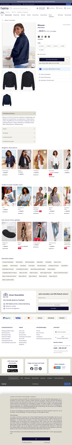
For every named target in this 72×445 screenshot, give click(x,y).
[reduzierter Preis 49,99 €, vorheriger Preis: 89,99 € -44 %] (24, 231)
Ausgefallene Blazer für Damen (10, 272)
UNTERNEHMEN (41, 327)
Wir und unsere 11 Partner (16, 399)
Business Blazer (51, 269)
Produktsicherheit (7, 137)
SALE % (14, 12)
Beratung (60, 15)
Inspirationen (43, 15)
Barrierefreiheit (35, 378)
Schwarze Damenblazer (8, 262)
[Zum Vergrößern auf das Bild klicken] (33, 65)
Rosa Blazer (23, 265)
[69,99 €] (55, 196)
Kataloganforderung (7, 340)
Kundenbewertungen (8, 141)
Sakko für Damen (34, 272)
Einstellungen (47, 442)
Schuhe (29, 15)
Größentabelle (42, 54)
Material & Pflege (6, 336)
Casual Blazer (12, 20)
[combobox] (23, 8)
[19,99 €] (9, 196)
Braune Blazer (19, 262)
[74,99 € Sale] (40, 196)
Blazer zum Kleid (23, 272)
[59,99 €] (9, 159)
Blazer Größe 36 (43, 276)
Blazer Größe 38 (32, 276)
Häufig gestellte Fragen (8, 330)
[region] (36, 419)
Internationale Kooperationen (44, 338)
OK (36, 439)
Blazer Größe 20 (53, 276)
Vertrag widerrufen (13, 378)
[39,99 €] (24, 196)
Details (5, 129)
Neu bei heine (22, 334)
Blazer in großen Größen (8, 279)
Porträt (38, 330)
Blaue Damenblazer (29, 262)
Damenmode (8, 15)
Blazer (6, 20)
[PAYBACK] (68, 4)
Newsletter (22, 332)
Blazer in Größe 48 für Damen (61, 272)
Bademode (16, 15)
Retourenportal (6, 332)
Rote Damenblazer (41, 265)
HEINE (21, 327)
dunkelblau (40, 39)
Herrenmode (68, 15)
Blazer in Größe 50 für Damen (9, 276)
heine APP (21, 338)
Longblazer (5, 265)
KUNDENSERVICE (7, 327)
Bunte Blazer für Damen (8, 269)
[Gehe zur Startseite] (5, 8)
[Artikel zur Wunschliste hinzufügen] (67, 59)
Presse (38, 334)
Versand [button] (54, 31)
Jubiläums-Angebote (22, 12)
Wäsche (23, 15)
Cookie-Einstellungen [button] (58, 378)
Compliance (39, 336)
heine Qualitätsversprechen (9, 342)
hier (44, 406)
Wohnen (7, 12)
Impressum (42, 378)
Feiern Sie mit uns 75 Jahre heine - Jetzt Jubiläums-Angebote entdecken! (36, 1)
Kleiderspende (23, 342)
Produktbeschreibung (8, 113)
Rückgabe (5, 133)
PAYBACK (21, 344)
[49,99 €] (24, 159)
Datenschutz (27, 378)
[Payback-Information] (67, 384)
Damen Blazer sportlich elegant (38, 269)
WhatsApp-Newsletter (25, 336)
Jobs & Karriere (40, 332)
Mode (2, 12)
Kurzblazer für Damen (53, 265)
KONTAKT (57, 327)
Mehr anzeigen (57, 304)
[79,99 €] (40, 231)
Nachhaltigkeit (23, 340)
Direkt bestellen (6, 338)
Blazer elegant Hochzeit (45, 272)
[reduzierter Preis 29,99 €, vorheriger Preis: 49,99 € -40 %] (55, 159)
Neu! (2, 15)
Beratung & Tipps (6, 334)
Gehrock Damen (14, 265)
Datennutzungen (54, 399)
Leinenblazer (48, 262)
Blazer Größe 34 (22, 276)
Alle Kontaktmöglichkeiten (62, 337)
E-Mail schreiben (60, 332)
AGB (22, 378)
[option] (39, 37)
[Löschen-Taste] (29, 8)
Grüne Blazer (32, 265)
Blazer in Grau (57, 262)
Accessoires (35, 15)
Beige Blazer (40, 262)
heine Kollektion (51, 15)
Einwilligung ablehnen (27, 442)
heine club (21, 330)
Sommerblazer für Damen (22, 269)
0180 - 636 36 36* (60, 348)
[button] (2, 20)
